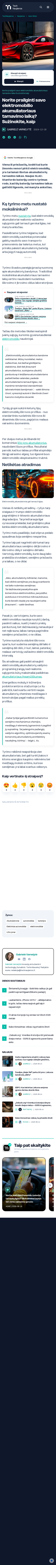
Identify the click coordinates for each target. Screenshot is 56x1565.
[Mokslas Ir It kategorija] (16, 1094)
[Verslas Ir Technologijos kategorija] (16, 1064)
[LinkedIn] (24, 959)
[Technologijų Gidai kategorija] (16, 1122)
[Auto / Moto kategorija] (3, 129)
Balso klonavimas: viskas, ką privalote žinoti (33, 1118)
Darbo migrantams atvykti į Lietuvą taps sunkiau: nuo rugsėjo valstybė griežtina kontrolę (32, 1058)
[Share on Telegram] (3, 137)
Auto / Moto (32, 16)
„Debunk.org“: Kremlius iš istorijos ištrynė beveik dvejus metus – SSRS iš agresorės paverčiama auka (33, 1104)
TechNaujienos (8, 16)
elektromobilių (10, 338)
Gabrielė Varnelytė (19, 129)
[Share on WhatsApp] (20, 137)
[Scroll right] (50, 1185)
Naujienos (21, 16)
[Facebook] (29, 959)
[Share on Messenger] (14, 137)
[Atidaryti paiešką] (40, 7)
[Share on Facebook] (9, 137)
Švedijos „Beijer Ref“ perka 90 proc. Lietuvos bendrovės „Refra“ (34, 1073)
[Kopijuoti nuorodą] (25, 137)
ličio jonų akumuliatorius (32, 442)
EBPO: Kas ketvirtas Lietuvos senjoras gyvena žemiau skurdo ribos (31, 1088)
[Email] (19, 959)
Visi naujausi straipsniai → (15, 322)
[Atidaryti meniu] (48, 7)
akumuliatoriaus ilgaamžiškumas (22, 676)
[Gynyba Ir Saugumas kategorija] (16, 1109)
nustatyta (24, 215)
